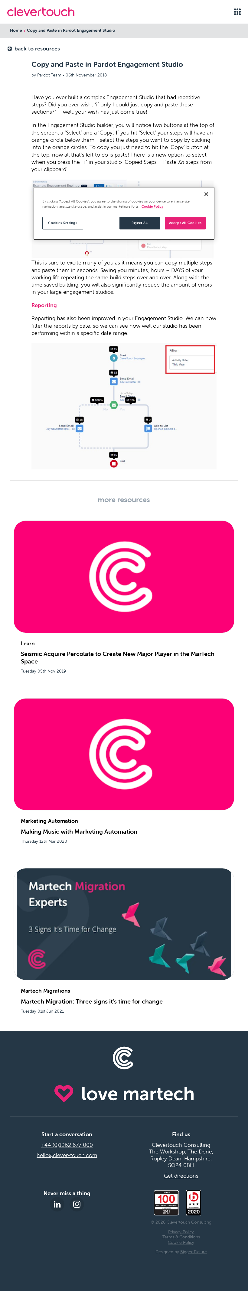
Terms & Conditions (181, 1237)
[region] (124, 213)
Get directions (181, 1176)
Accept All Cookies (185, 223)
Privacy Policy (181, 1231)
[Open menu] (237, 11)
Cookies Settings (62, 223)
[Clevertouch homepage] (40, 11)
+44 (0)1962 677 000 (67, 1145)
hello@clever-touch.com (67, 1155)
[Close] (206, 194)
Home (16, 30)
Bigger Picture (193, 1251)
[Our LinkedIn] (57, 1204)
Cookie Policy (181, 1242)
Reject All (140, 223)
